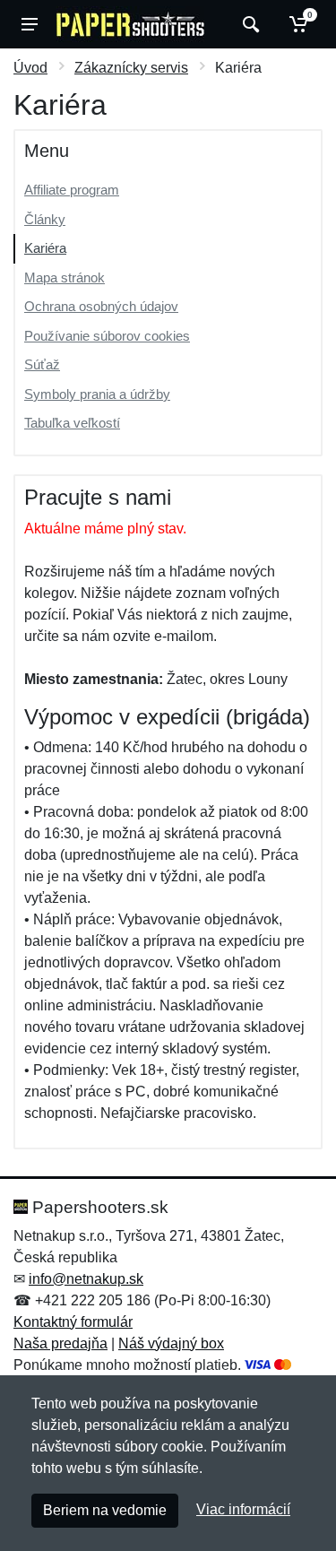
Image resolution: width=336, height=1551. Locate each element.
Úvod (30, 67)
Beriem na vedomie (105, 1510)
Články (44, 219)
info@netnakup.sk (86, 1279)
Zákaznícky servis (131, 67)
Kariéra (45, 248)
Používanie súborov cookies (107, 335)
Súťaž (42, 364)
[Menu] (29, 24)
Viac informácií (243, 1509)
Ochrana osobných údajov (101, 306)
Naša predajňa (60, 1343)
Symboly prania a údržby (97, 394)
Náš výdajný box (171, 1343)
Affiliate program (71, 189)
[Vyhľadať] (248, 24)
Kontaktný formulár (73, 1322)
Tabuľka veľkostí (72, 422)
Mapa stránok (64, 277)
